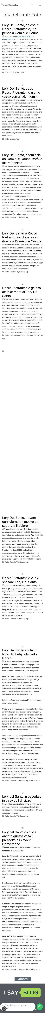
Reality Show (34, 780)
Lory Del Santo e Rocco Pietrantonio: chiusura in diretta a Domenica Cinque (21, 237)
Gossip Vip (19, 72)
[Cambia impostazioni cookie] (4, 1008)
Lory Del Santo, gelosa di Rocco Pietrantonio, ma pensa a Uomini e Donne (20, 29)
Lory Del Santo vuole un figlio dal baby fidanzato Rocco (19, 654)
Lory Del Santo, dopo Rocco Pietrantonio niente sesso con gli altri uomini (21, 92)
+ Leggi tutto (22, 979)
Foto (7, 139)
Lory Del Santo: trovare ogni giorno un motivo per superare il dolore (21, 521)
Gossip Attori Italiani (18, 335)
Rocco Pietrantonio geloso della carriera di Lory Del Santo (21, 292)
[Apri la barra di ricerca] (32, 5)
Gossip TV (9, 72)
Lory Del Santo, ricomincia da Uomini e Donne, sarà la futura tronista (22, 159)
